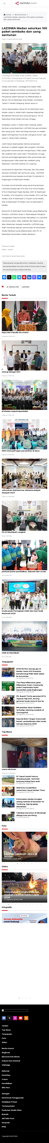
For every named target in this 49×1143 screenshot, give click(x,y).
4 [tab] (28, 863)
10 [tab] (40, 904)
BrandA (5, 1114)
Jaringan (6, 1094)
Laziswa (25, 287)
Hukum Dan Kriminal (11, 1061)
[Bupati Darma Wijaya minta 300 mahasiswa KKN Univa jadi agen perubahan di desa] (24, 434)
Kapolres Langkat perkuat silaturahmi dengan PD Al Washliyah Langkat (24, 530)
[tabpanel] (24, 847)
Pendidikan (7, 1083)
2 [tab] (21, 863)
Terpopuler (7, 662)
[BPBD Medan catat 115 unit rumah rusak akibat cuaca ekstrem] (24, 753)
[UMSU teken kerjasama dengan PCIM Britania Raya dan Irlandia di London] (24, 316)
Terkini (5, 1026)
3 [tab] (24, 863)
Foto (4, 826)
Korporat (6, 1123)
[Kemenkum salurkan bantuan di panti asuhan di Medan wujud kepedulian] (24, 395)
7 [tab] (30, 904)
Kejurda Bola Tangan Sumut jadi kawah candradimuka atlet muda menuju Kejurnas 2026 (31, 721)
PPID (4, 1127)
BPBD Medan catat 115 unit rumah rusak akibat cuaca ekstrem (24, 768)
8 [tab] (33, 904)
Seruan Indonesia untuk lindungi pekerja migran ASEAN (23, 989)
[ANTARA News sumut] (27, 3)
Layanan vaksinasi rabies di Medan (20, 855)
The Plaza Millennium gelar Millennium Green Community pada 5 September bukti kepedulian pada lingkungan (29, 686)
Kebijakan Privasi (9, 1102)
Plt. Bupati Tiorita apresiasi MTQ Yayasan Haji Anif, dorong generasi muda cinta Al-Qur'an (31, 698)
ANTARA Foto (8, 1118)
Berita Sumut (20, 15)
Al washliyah (13, 287)
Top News (7, 732)
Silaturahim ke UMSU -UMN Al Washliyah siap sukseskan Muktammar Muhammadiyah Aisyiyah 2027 (23, 490)
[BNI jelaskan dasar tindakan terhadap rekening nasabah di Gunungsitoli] (8, 711)
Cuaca (4, 1079)
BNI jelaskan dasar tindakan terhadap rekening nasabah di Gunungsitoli (30, 710)
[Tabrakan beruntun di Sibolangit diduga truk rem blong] (8, 816)
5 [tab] (31, 863)
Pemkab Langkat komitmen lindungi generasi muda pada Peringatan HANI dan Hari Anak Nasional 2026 (24, 611)
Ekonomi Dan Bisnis (11, 1057)
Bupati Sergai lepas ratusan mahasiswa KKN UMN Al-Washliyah (23, 651)
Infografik (7, 907)
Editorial (5, 1071)
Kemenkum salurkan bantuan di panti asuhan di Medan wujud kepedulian (23, 410)
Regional (6, 1053)
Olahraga (6, 1065)
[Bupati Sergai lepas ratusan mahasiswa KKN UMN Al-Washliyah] (24, 636)
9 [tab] (37, 904)
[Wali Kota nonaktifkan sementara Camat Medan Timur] (8, 791)
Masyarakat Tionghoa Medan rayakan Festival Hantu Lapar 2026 (21, 895)
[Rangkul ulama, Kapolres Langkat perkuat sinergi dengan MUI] (24, 355)
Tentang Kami (8, 1106)
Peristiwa (6, 1075)
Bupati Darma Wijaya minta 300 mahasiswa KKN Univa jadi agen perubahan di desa (23, 449)
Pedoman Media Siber (12, 1110)
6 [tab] (26, 904)
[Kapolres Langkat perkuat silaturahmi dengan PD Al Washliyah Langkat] (24, 515)
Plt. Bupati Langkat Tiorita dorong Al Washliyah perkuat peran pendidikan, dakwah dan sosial (24, 570)
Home (8, 15)
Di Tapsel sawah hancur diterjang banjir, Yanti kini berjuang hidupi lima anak (28, 778)
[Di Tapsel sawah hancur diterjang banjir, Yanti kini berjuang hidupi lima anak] (8, 780)
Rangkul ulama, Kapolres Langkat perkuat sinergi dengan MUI (22, 370)
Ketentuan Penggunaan (13, 1098)
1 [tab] (17, 863)
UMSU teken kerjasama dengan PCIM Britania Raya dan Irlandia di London (23, 331)
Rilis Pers (6, 1088)
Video (5, 866)
